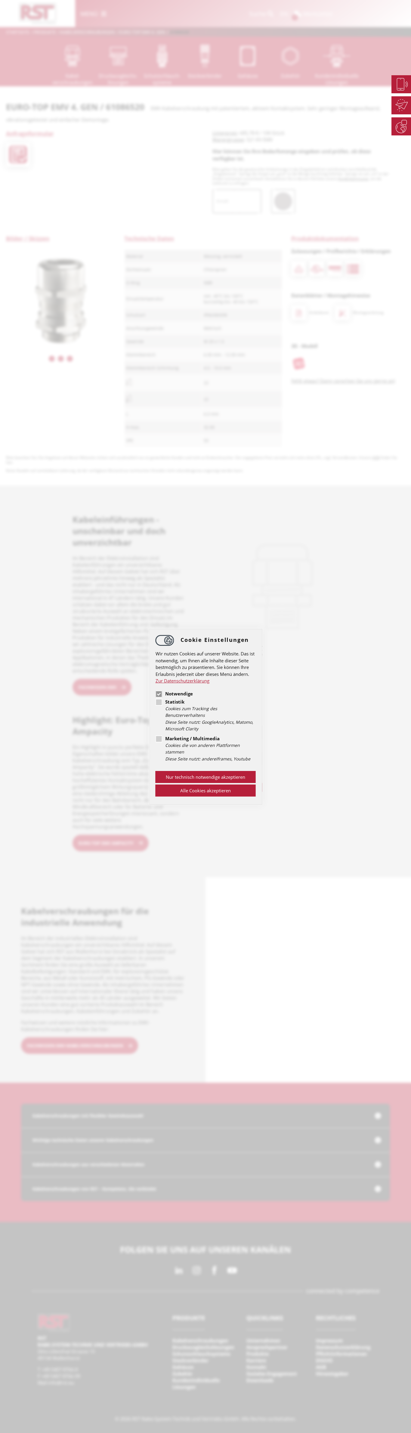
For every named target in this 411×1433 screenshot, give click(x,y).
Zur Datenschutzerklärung (182, 681)
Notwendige (179, 694)
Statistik (174, 702)
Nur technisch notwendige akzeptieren (205, 777)
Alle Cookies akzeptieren (205, 791)
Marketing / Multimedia (192, 738)
